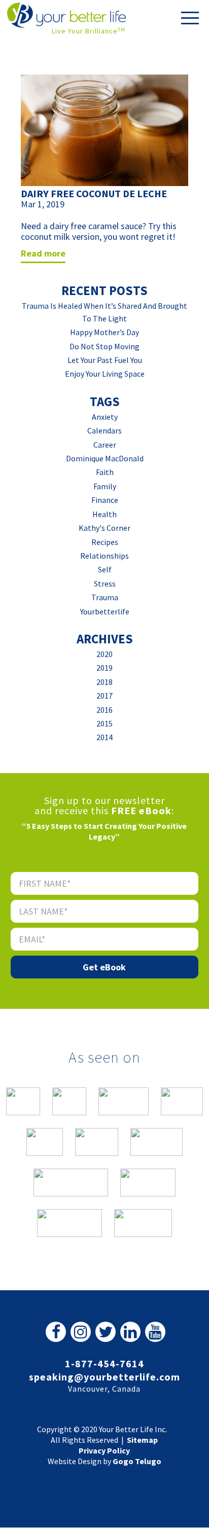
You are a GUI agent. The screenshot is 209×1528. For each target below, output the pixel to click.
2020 (104, 654)
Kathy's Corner (104, 528)
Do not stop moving (104, 346)
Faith (105, 472)
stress (105, 583)
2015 (104, 723)
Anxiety (105, 417)
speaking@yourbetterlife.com (104, 1376)
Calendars (104, 430)
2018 (104, 682)
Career (104, 445)
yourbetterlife (104, 611)
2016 (104, 710)
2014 (104, 737)
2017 (104, 695)
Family (104, 486)
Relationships (104, 556)
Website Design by (104, 1461)
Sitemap (142, 1440)
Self (105, 569)
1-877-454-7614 (104, 1363)
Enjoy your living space (105, 374)
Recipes (104, 542)
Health (104, 514)
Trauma (104, 597)
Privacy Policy (104, 1450)
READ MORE (43, 253)
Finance (104, 500)
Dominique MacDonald (105, 458)
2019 (104, 668)
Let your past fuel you (104, 360)
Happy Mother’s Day (104, 332)
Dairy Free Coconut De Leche (94, 193)
